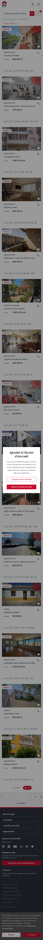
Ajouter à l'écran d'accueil (21, 487)
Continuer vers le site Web (21, 479)
